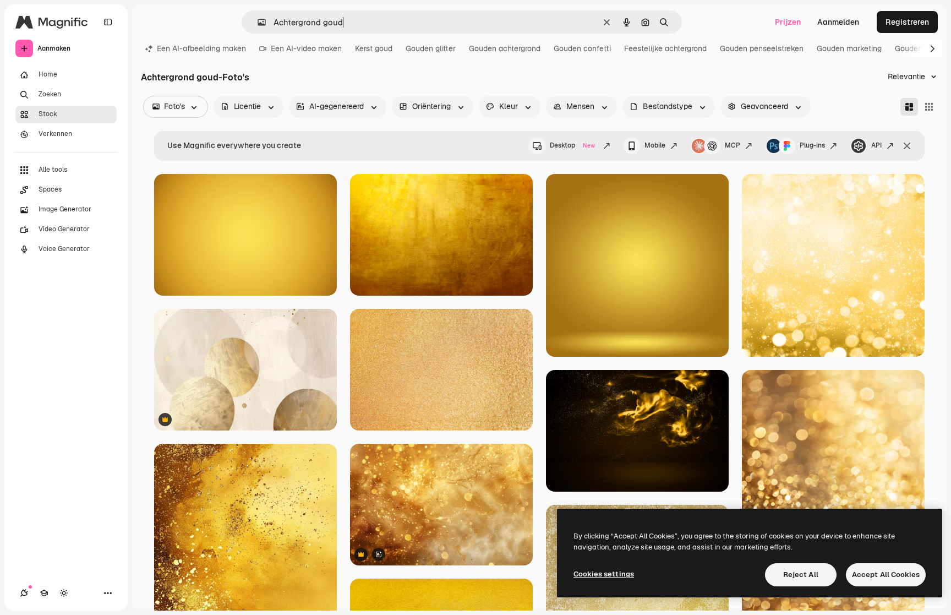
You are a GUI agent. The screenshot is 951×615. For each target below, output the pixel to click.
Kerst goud (373, 48)
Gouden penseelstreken (762, 48)
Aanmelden (838, 22)
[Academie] (44, 593)
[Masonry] (909, 107)
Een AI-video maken (306, 48)
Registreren (907, 22)
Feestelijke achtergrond (665, 48)
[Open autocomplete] (257, 22)
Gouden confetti (582, 48)
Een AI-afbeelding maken (201, 48)
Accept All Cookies (886, 574)
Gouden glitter (431, 48)
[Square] (929, 107)
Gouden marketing (849, 48)
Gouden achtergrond (504, 48)
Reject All (800, 574)
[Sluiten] (907, 145)
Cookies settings (603, 574)
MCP (732, 145)
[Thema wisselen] (64, 593)
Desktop (572, 145)
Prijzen (788, 22)
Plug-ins (812, 145)
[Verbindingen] (24, 593)
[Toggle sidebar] (108, 22)
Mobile (654, 145)
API (876, 145)
